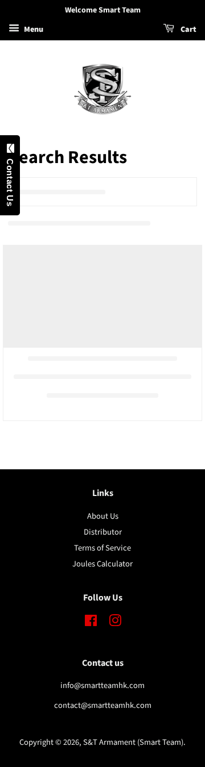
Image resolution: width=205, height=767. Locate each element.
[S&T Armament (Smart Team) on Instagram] (115, 623)
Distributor (103, 532)
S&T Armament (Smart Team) (133, 742)
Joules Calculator (102, 564)
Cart (187, 29)
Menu (32, 29)
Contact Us (10, 179)
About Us (102, 516)
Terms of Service (102, 548)
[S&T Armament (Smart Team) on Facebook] (90, 623)
